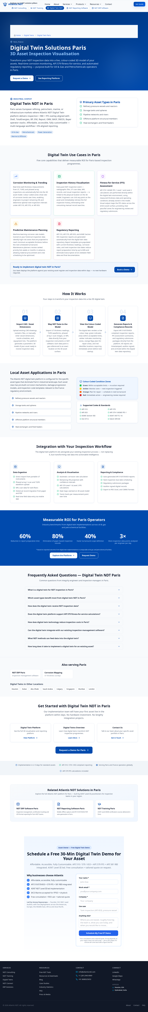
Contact (108, 4)
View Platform (29, 738)
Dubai (24, 689)
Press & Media (44, 994)
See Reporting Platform (49, 78)
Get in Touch (116, 738)
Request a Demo (20, 78)
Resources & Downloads (48, 976)
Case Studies (44, 983)
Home (47, 4)
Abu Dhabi (35, 689)
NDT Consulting (9, 972)
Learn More (72, 738)
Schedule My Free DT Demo (98, 933)
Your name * (84, 878)
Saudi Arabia (48, 689)
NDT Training (8, 976)
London (92, 689)
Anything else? (85, 916)
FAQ (40, 991)
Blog (41, 980)
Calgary (60, 689)
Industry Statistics (46, 987)
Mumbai (81, 689)
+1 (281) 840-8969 (85, 975)
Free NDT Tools (45, 972)
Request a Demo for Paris (72, 750)
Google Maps (117, 976)
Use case (82, 906)
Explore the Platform (62, 555)
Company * (83, 897)
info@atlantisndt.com (87, 972)
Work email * (84, 887)
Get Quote (139, 4)
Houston (15, 689)
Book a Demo (123, 269)
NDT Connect (8, 983)
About (56, 4)
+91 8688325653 (85, 979)
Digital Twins (29, 35)
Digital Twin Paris (44, 35)
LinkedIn (115, 972)
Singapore (70, 689)
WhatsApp (116, 980)
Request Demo (88, 555)
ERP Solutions (8, 987)
